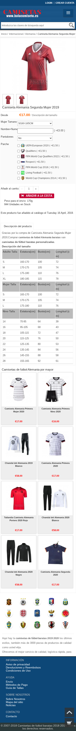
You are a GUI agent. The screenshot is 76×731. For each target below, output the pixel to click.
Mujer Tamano (9, 121)
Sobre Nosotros (15, 698)
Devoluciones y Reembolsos (23, 667)
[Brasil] (37, 602)
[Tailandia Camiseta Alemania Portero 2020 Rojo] (19, 498)
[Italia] (51, 602)
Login (48, 3)
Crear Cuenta (65, 3)
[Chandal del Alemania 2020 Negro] (19, 552)
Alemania (30, 34)
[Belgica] (23, 626)
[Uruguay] (9, 614)
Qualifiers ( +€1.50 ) (36, 151)
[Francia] (37, 614)
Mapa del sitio (14, 702)
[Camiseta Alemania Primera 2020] (55, 443)
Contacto (11, 716)
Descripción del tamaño (44, 115)
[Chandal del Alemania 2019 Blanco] (19, 443)
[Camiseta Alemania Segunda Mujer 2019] (8, 95)
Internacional (16, 34)
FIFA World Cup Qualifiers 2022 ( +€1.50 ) (48, 156)
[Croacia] (65, 626)
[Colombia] (65, 614)
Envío (9, 681)
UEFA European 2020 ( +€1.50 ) (42, 145)
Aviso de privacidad (18, 664)
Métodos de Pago (17, 684)
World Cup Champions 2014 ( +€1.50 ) (46, 178)
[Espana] (9, 602)
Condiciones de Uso (18, 670)
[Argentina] (65, 602)
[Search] (71, 25)
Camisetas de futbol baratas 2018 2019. (43, 725)
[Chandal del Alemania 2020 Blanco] (55, 498)
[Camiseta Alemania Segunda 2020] (55, 552)
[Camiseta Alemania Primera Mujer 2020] (19, 389)
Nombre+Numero (10, 129)
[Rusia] (51, 614)
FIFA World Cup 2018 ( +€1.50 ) (42, 167)
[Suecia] (9, 626)
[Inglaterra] (23, 614)
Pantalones (7, 136)
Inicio (4, 34)
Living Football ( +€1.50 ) (39, 172)
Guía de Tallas (15, 687)
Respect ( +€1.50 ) (35, 162)
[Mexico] (37, 626)
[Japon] (51, 626)
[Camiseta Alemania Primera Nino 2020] (55, 389)
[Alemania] (23, 602)
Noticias (11, 705)
